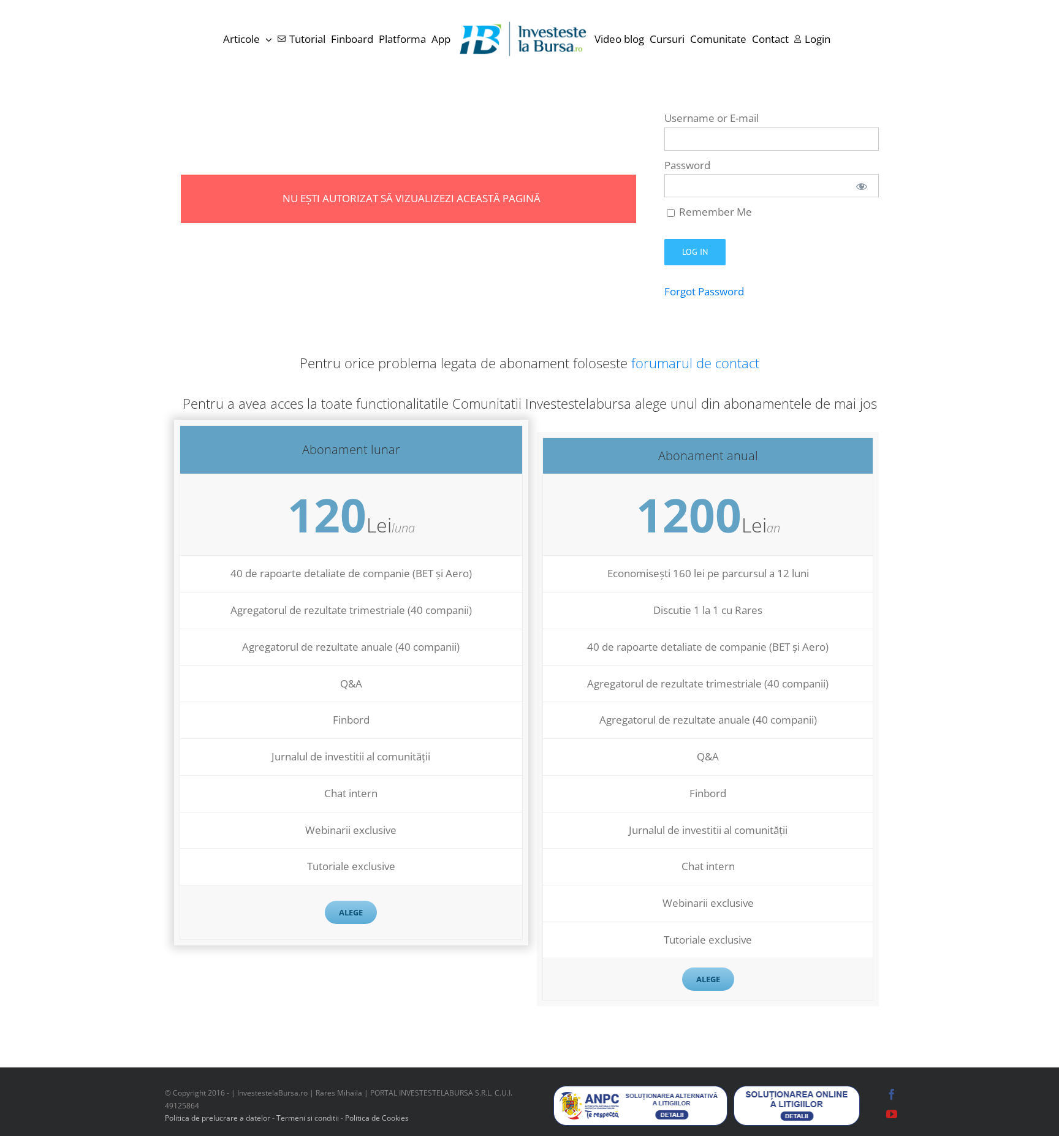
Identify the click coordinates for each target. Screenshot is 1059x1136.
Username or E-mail (711, 118)
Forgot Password (704, 291)
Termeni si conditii (308, 1118)
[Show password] (862, 185)
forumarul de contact (695, 363)
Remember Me (714, 212)
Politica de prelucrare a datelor (217, 1118)
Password (687, 165)
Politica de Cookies (377, 1118)
